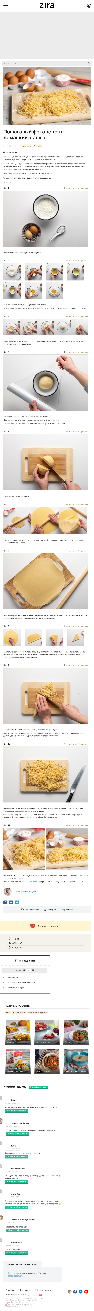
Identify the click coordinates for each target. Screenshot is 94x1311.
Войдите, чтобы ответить (16, 1111)
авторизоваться (15, 1276)
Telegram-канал (67, 909)
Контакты (24, 1290)
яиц (17, 977)
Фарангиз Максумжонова (23, 1219)
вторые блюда (19, 1012)
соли (33, 982)
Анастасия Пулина (29, 891)
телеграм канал (31, 881)
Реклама (10, 1290)
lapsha (8, 1012)
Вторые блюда (26, 146)
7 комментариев (32, 909)
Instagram (52, 909)
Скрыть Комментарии (38, 1087)
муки (22, 987)
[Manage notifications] (6, 1305)
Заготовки (38, 146)
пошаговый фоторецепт (37, 1012)
